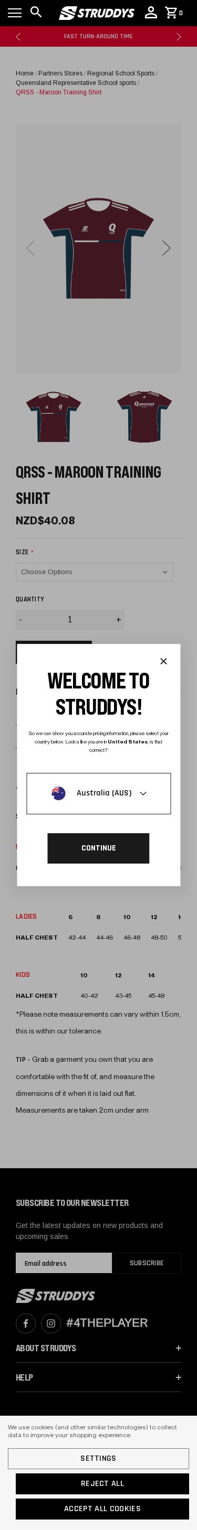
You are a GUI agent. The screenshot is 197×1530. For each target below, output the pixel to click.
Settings (98, 1458)
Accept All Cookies (102, 1508)
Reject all (102, 1483)
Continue (98, 848)
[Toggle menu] (15, 13)
